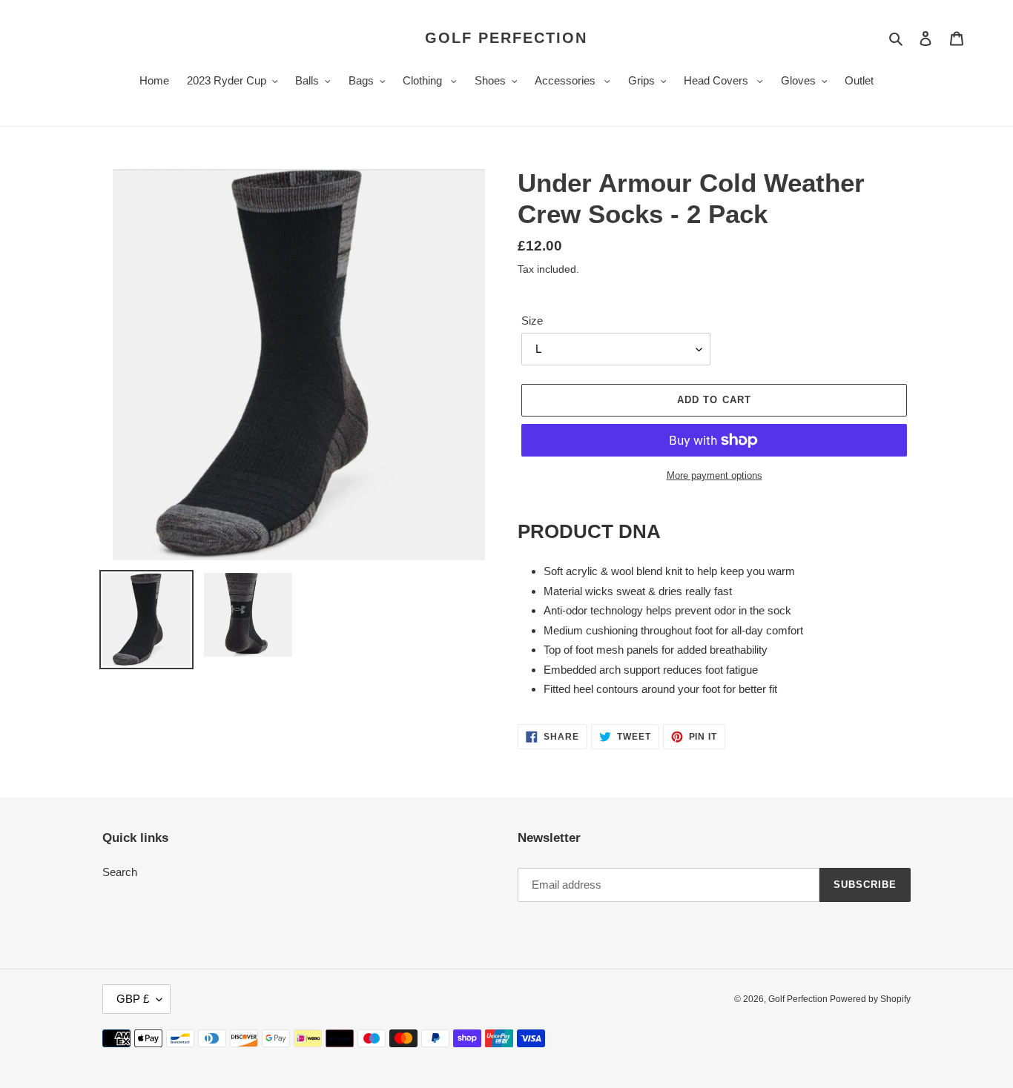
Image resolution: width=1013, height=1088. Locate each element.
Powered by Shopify (870, 999)
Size (532, 320)
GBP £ (132, 998)
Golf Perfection (506, 38)
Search (119, 872)
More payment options (714, 475)
